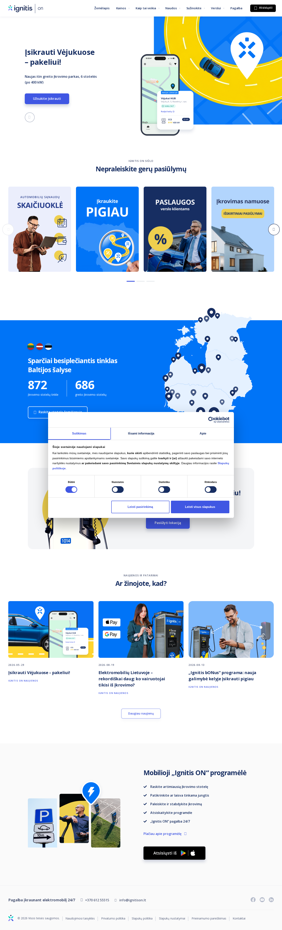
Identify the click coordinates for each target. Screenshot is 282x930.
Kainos (121, 8)
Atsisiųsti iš (165, 853)
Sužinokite (194, 8)
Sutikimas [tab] (79, 433)
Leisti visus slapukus (200, 507)
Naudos (171, 8)
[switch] (118, 489)
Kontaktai (239, 918)
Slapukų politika (142, 918)
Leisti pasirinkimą (140, 507)
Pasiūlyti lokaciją (168, 522)
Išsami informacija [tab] (141, 433)
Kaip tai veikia (146, 8)
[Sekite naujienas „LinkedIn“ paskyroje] (271, 899)
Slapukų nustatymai (172, 918)
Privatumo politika (113, 918)
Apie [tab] (203, 433)
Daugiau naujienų (141, 713)
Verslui (216, 8)
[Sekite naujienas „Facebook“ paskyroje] (253, 899)
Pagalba (236, 8)
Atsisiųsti (265, 7)
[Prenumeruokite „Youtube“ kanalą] (262, 899)
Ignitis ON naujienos (23, 680)
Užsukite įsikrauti (47, 98)
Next (274, 229)
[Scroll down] (30, 117)
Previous (8, 229)
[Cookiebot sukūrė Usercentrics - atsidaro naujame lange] (211, 420)
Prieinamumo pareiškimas (209, 918)
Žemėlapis (102, 8)
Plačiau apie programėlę (162, 833)
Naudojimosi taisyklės (80, 918)
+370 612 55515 (97, 900)
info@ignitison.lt (132, 900)
